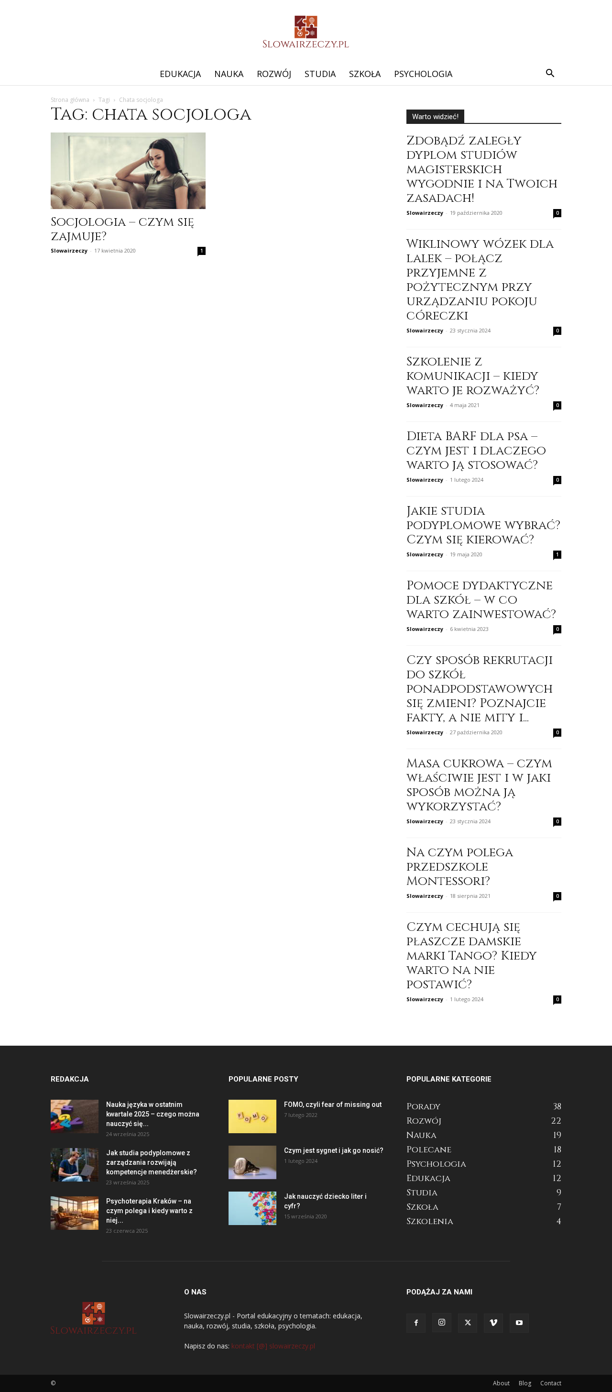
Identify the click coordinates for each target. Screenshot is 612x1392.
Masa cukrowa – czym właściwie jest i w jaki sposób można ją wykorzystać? (479, 785)
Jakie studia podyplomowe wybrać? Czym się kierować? (483, 525)
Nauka (228, 73)
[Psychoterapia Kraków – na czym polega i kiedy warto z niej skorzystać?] (74, 1213)
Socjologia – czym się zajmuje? (122, 229)
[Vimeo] (493, 1323)
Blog (525, 1383)
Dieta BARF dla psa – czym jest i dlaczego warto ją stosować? (476, 451)
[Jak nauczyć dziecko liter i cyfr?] (252, 1208)
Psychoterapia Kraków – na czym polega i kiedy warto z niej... (149, 1210)
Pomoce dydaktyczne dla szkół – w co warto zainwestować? (481, 600)
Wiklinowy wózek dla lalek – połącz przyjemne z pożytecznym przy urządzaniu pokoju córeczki (480, 280)
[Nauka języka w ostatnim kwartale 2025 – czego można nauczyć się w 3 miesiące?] (74, 1116)
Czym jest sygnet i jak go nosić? (333, 1150)
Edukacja (180, 73)
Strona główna (70, 100)
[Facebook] (416, 1323)
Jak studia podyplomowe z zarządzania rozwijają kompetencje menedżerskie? (151, 1162)
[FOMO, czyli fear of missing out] (252, 1116)
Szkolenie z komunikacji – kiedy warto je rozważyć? (472, 376)
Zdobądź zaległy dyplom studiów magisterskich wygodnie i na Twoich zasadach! (481, 170)
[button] (549, 74)
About (501, 1383)
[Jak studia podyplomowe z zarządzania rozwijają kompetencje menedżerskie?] (74, 1165)
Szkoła (365, 73)
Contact (550, 1383)
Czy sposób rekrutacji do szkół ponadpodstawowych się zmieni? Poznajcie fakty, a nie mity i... (479, 689)
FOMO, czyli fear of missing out (333, 1104)
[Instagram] (441, 1322)
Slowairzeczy (69, 250)
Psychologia (423, 73)
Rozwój (274, 73)
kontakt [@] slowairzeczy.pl (273, 1345)
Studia (320, 73)
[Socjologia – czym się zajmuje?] (128, 171)
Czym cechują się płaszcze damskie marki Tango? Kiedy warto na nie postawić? (471, 956)
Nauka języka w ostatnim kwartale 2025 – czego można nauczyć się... (152, 1114)
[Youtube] (519, 1323)
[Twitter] (467, 1323)
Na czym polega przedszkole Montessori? (459, 867)
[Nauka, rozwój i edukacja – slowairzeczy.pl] (306, 31)
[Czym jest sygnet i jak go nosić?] (252, 1162)
